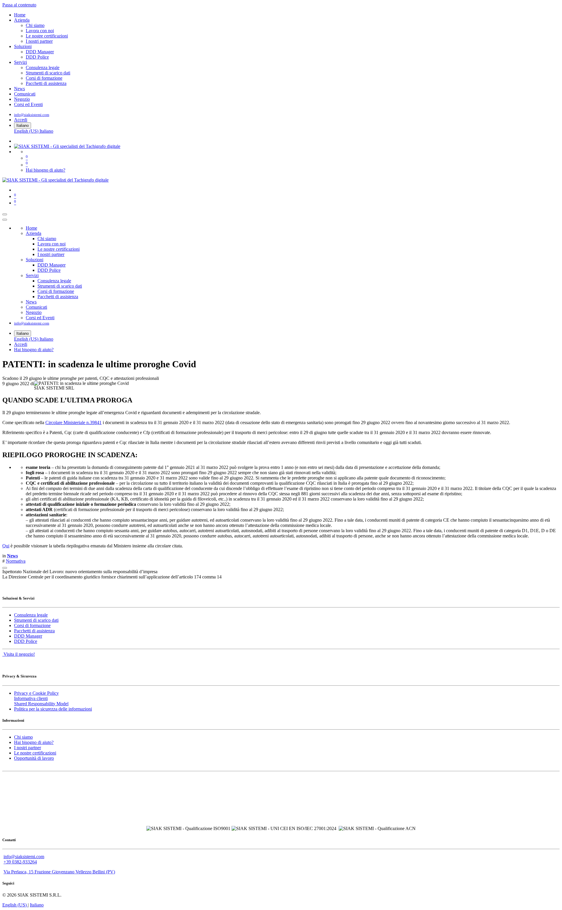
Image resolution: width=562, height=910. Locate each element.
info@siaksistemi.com (31, 114)
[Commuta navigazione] (4, 214)
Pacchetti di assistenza (34, 630)
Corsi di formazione (32, 625)
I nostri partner (27, 747)
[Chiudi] (4, 220)
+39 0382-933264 (20, 861)
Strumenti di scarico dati (36, 620)
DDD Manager (28, 636)
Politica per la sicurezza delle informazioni (53, 708)
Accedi (20, 119)
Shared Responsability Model (41, 703)
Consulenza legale (31, 614)
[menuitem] (19, 14)
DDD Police (25, 641)
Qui (5, 545)
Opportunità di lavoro (34, 758)
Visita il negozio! (18, 654)
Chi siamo (23, 737)
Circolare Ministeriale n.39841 (73, 422)
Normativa (15, 561)
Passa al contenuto (19, 4)
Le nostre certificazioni (35, 752)
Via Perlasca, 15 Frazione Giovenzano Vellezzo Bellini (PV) (59, 871)
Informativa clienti (31, 698)
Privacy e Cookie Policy (36, 693)
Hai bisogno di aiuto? (45, 170)
